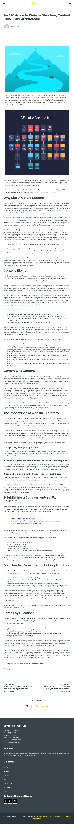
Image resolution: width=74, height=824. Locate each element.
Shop (5, 779)
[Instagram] (15, 801)
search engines (33, 105)
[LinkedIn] (10, 801)
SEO (12, 669)
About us (7, 771)
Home (6, 767)
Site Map (58, 816)
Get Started (8, 787)
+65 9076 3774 (16, 740)
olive (13, 27)
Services (6, 775)
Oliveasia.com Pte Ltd (43, 816)
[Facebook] (6, 801)
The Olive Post (9, 783)
